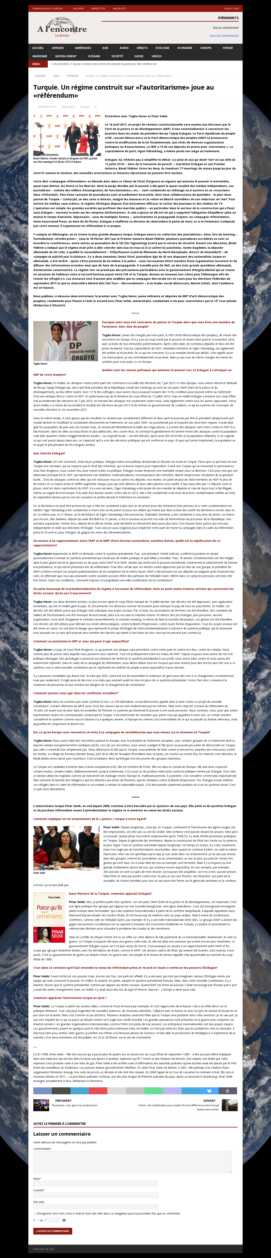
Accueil (38, 48)
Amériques (83, 48)
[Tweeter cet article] (61, 1090)
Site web (38, 1202)
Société (117, 56)
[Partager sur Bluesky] (209, 1090)
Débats (142, 48)
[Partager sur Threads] (228, 1090)
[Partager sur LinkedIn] (79, 1090)
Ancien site (119, 8)
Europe (206, 48)
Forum (228, 48)
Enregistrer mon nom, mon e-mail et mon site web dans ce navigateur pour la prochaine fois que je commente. (109, 1213)
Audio (124, 48)
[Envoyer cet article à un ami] (116, 1090)
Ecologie (162, 48)
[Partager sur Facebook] (42, 1090)
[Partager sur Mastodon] (172, 1090)
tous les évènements (224, 35)
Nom (36, 1179)
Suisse (138, 56)
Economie (185, 48)
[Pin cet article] (98, 1090)
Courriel (38, 1190)
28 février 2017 (47, 106)
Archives (78, 8)
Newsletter (98, 8)
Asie (105, 48)
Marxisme (40, 56)
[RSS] (239, 64)
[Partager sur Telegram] (191, 1090)
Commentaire (42, 1149)
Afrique (58, 48)
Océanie (94, 56)
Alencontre (68, 106)
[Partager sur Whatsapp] (153, 1090)
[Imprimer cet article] (135, 1090)
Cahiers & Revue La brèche (47, 8)
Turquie (84, 106)
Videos (156, 56)
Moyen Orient (66, 56)
